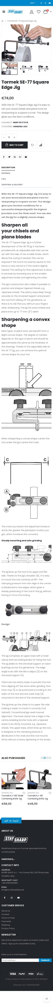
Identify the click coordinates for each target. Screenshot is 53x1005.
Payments (6, 921)
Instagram (12, 898)
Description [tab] (8, 167)
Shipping (5, 924)
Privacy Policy (8, 928)
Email (25, 157)
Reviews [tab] (5, 173)
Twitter (9, 157)
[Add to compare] (40, 145)
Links (32, 3)
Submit (45, 960)
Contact (5, 914)
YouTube (18, 898)
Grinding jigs (20, 126)
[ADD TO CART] (20, 770)
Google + (20, 157)
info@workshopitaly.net (12, 889)
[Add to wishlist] (32, 145)
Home (2, 20)
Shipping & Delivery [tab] (12, 184)
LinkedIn (15, 157)
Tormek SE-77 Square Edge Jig (25, 84)
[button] (42, 758)
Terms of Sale (8, 917)
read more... (8, 858)
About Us (5, 910)
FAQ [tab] (3, 178)
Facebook (3, 157)
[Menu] (4, 12)
